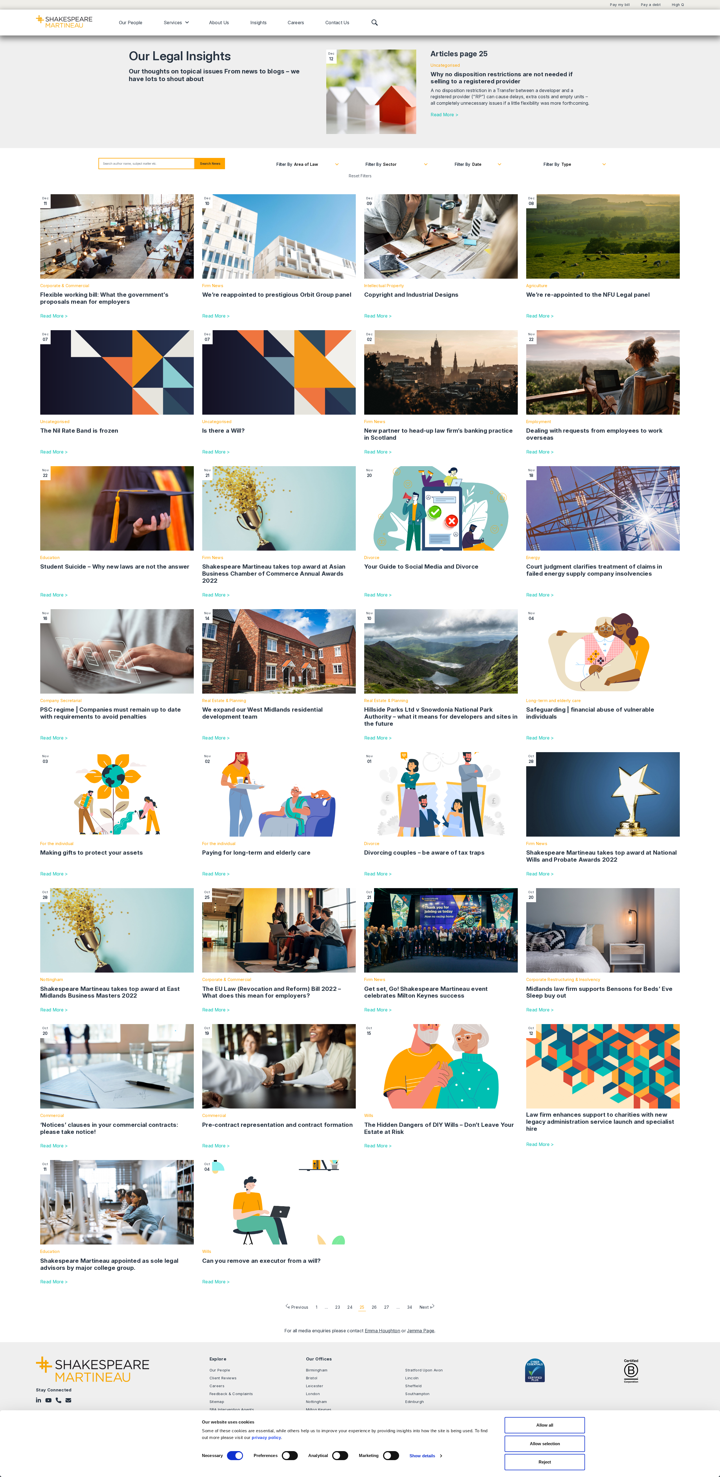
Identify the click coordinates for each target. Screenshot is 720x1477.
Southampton (417, 1393)
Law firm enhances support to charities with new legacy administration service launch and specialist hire (600, 1121)
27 (386, 1307)
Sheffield (413, 1386)
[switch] (290, 1455)
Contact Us (337, 22)
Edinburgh (414, 1401)
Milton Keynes (318, 1409)
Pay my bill (620, 5)
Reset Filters (360, 175)
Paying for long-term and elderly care (256, 852)
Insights (258, 22)
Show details (422, 1455)
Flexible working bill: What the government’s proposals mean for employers (104, 298)
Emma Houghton (382, 1330)
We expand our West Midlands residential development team (262, 713)
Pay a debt (651, 5)
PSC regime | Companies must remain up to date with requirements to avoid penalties (110, 713)
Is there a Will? (223, 430)
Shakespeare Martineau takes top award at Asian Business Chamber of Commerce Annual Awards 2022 (274, 573)
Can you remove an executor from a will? (261, 1260)
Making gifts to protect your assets (91, 852)
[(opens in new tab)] (631, 1370)
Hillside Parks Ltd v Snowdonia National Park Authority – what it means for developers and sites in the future (441, 716)
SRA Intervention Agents (232, 1409)
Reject (545, 1462)
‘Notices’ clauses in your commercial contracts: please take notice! (109, 1128)
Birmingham (316, 1370)
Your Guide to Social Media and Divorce (421, 566)
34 (409, 1307)
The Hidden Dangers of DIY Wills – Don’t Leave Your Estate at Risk (439, 1128)
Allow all (544, 1425)
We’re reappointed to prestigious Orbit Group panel (276, 294)
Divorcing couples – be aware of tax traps (424, 852)
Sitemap (217, 1401)
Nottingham (316, 1401)
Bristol (311, 1378)
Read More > (444, 114)
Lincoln (411, 1378)
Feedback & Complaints (231, 1393)
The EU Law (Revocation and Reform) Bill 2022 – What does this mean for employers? (271, 992)
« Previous (298, 1307)
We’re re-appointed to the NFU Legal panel (588, 294)
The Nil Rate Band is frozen (79, 430)
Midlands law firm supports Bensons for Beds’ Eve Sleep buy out (599, 992)
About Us (219, 22)
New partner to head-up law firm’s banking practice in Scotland (438, 434)
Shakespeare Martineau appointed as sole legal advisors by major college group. (109, 1264)
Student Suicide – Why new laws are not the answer (115, 566)
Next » (426, 1307)
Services (173, 22)
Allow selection (545, 1443)
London (313, 1393)
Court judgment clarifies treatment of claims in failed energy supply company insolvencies (594, 570)
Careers (296, 22)
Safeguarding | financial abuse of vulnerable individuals (590, 713)
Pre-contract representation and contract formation (277, 1124)
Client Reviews (223, 1378)
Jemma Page (420, 1330)
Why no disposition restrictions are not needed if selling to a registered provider (502, 78)
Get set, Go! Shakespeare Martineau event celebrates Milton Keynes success (426, 992)
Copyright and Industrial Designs (411, 294)
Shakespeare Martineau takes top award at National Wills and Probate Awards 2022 (601, 856)
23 (337, 1307)
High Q (678, 5)
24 (349, 1307)
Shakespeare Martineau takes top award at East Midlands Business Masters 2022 (110, 992)
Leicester (314, 1386)
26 (374, 1307)
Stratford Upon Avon (424, 1370)
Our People (131, 22)
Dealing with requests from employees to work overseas (594, 434)
